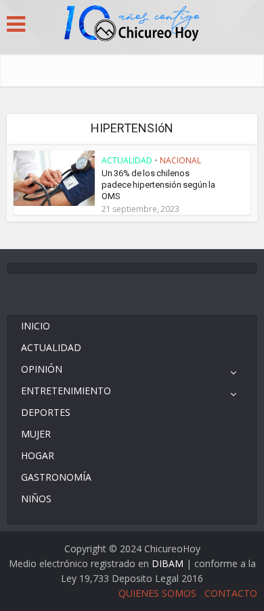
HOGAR (37, 455)
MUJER (36, 433)
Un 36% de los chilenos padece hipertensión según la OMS (158, 184)
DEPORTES (45, 412)
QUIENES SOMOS (157, 593)
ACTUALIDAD (127, 160)
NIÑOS (36, 498)
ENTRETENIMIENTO (66, 390)
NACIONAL (180, 160)
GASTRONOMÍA (56, 477)
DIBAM (167, 563)
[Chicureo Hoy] (132, 25)
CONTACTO (230, 593)
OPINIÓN (41, 369)
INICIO (35, 325)
